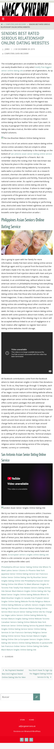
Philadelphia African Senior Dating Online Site (21, 565)
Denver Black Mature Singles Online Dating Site (26, 589)
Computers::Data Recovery (16, 24)
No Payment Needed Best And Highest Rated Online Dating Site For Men (14, 672)
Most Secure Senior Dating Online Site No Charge (30, 610)
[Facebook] (21, 738)
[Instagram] (26, 738)
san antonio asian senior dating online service (31, 152)
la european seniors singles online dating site (28, 553)
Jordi (7, 49)
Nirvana (27, 729)
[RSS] (31, 738)
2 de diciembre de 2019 (24, 49)
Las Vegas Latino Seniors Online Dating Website (22, 614)
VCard (31, 718)
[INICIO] (2, 24)
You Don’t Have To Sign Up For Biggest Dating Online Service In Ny (40, 672)
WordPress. (36, 729)
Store (22, 718)
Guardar (9, 655)
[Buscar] (36, 695)
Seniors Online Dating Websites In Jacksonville (31, 641)
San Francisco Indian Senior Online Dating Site (22, 645)
